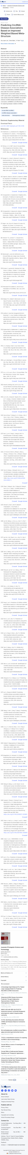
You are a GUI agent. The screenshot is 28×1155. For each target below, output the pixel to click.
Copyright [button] (3, 980)
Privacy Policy (4, 1107)
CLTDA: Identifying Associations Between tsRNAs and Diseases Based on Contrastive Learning (13, 1021)
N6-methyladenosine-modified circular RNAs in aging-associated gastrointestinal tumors (14, 1031)
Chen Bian (12, 40)
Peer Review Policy (6, 1110)
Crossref (14, 142)
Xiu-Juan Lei (4, 40)
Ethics (2, 1112)
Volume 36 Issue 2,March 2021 (6, 952)
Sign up (26, 1)
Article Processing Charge (7, 1117)
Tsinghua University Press (7, 1101)
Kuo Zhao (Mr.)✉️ (18, 1127)
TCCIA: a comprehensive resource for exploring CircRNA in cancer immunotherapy (14, 1038)
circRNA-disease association (9, 113)
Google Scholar (22, 142)
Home (4, 5)
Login (23, 1)
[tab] (14, 973)
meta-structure (6, 115)
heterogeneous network (19, 115)
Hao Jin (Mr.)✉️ (17, 1132)
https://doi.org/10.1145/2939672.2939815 (16, 814)
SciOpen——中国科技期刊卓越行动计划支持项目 (13, 1145)
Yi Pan (18, 40)
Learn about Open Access (7, 1099)
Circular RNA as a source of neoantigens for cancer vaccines (13, 1045)
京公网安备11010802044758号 (14, 1153)
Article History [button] (4, 976)
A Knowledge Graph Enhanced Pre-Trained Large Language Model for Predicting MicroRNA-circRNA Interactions (12, 988)
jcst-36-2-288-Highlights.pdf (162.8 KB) (12, 126)
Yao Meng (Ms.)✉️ (18, 1123)
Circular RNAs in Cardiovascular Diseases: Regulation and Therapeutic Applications (12, 1052)
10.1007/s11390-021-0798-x (10, 957)
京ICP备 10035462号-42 (14, 1151)
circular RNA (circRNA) (8, 110)
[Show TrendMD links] (26, 1079)
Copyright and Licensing (7, 1115)
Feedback (3, 1142)
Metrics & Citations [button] (6, 973)
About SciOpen (5, 1096)
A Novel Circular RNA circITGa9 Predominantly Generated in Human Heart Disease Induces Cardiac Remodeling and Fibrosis (13, 1060)
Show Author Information (8, 43)
